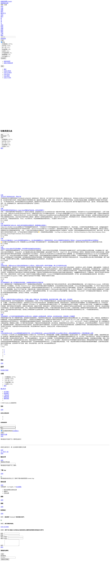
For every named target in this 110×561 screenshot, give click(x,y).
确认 (2, 388)
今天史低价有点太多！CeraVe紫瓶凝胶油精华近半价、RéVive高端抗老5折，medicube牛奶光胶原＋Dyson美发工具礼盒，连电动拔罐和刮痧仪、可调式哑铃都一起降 (47, 333)
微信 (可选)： (4, 538)
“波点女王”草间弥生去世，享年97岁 (11, 196)
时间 (2, 370)
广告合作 (6, 395)
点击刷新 (15, 447)
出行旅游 (6, 56)
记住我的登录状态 (7, 431)
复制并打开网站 (5, 559)
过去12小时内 (8, 72)
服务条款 (6, 398)
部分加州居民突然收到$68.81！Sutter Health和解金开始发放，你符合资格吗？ (22, 210)
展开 (2, 148)
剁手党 (6, 45)
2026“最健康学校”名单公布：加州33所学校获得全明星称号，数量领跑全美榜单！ (24, 225)
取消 (4, 388)
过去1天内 (7, 74)
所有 (3, 42)
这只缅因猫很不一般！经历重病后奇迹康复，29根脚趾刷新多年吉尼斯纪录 (22, 282)
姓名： (3, 533)
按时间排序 (7, 61)
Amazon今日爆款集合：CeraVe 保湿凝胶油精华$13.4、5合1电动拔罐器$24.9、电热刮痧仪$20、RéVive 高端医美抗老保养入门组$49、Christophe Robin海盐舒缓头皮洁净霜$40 (49, 240)
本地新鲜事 (7, 53)
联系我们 (6, 393)
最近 (5, 69)
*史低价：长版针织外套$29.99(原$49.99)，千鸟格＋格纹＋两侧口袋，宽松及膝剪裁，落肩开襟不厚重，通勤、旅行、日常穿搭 (36, 299)
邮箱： (3, 535)
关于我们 (6, 391)
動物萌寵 (6, 54)
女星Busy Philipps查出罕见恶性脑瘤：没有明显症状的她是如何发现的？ (21, 248)
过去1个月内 (7, 77)
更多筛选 (3, 38)
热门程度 (5, 370)
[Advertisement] (49, 160)
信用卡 (5, 51)
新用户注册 (4, 434)
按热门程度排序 (8, 63)
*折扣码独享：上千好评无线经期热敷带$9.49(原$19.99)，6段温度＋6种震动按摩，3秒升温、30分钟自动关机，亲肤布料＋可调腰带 (38, 316)
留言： (3, 545)
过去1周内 (7, 76)
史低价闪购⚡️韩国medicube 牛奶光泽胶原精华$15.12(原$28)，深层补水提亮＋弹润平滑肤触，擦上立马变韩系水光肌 (34, 265)
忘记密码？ (16, 431)
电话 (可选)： (4, 536)
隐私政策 (6, 396)
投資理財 (6, 49)
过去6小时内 (7, 71)
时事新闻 (7, 44)
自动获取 (18, 487)
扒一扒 (6, 47)
